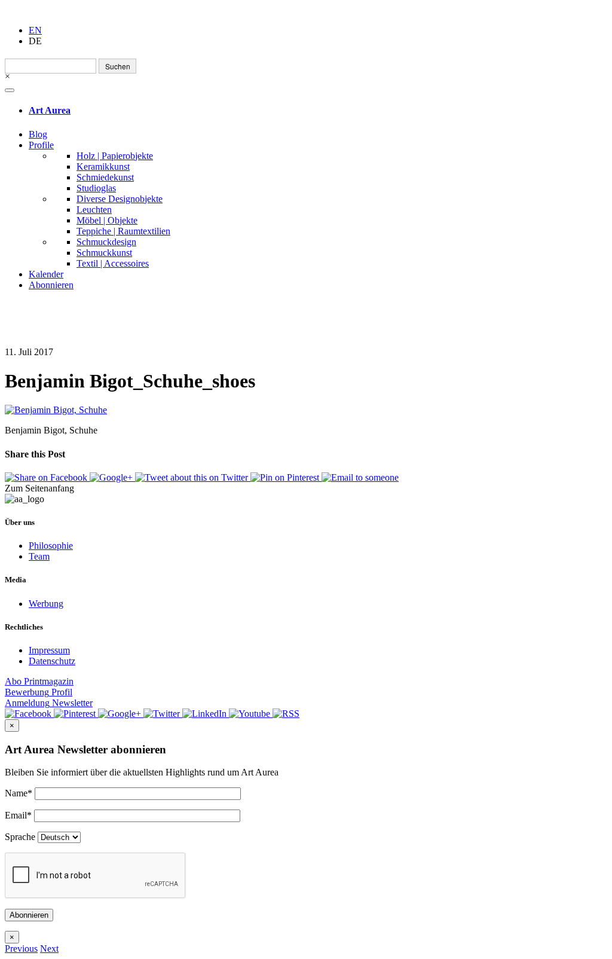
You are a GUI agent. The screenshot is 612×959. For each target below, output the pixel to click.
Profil (38, 692)
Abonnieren (51, 285)
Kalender (46, 274)
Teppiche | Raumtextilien (123, 231)
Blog (38, 134)
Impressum (49, 650)
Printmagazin (39, 681)
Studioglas (96, 188)
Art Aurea (50, 110)
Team (39, 556)
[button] (21, 948)
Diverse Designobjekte (119, 199)
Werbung (46, 603)
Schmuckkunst (104, 253)
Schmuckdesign (106, 242)
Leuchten (94, 209)
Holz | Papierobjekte (114, 156)
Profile (41, 145)
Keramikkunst (103, 166)
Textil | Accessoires (112, 263)
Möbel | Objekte (106, 220)
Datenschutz (52, 661)
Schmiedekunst (105, 177)
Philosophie (51, 545)
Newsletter (49, 703)
